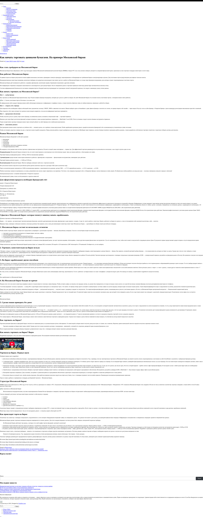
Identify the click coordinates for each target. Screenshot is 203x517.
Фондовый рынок (11, 45)
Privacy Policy (6, 509)
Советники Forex (11, 10)
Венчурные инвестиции (12, 40)
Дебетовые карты (11, 16)
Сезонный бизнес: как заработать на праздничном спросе (15, 490)
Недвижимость (7, 46)
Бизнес (5, 32)
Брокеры (8, 8)
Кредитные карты (14, 20)
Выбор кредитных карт (9, 510)
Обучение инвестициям (12, 42)
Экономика (6, 49)
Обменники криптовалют (13, 28)
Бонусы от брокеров (11, 9)
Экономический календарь (10, 513)
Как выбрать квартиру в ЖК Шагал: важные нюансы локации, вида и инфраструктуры (23, 492)
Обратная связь (7, 512)
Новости (5, 50)
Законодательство (11, 43)
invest (22, 61)
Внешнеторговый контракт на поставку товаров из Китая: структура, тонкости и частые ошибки (26, 486)
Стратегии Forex (10, 13)
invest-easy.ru (3, 2)
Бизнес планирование (12, 35)
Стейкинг (9, 30)
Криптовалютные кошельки (13, 26)
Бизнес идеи (9, 33)
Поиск (1, 476)
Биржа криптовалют (11, 25)
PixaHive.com (22, 503)
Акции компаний (11, 39)
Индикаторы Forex (11, 12)
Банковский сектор (8, 15)
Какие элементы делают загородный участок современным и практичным (20, 489)
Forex (4, 6)
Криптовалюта (7, 23)
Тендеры (5, 48)
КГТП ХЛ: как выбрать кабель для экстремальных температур (17, 487)
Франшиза (9, 36)
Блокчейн (8, 29)
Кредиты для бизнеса (15, 22)
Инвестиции (6, 38)
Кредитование (10, 19)
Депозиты (9, 18)
